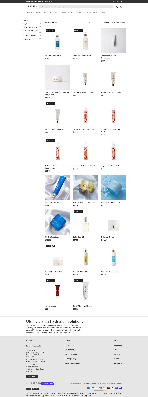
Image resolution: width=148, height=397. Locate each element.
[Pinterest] (34, 383)
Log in (120, 1)
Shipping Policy (70, 359)
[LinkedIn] (36, 383)
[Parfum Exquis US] (31, 6)
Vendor (26, 20)
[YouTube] (39, 383)
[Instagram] (29, 383)
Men (56, 12)
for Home (70, 12)
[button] (115, 22)
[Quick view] (68, 51)
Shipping (102, 12)
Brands (89, 12)
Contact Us (118, 345)
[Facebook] (32, 383)
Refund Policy (69, 350)
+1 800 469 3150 (60, 396)
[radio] (53, 22)
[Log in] (116, 7)
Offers (79, 12)
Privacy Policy (69, 345)
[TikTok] (27, 383)
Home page (118, 363)
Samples (63, 12)
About (95, 12)
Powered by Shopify (99, 390)
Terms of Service (70, 354)
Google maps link (32, 376)
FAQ (115, 350)
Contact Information (72, 363)
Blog (84, 12)
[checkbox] (32, 24)
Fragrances (29, 12)
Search (67, 340)
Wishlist (117, 354)
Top (50, 12)
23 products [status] (85, 22)
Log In (116, 340)
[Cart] (120, 7)
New (44, 12)
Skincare (38, 12)
